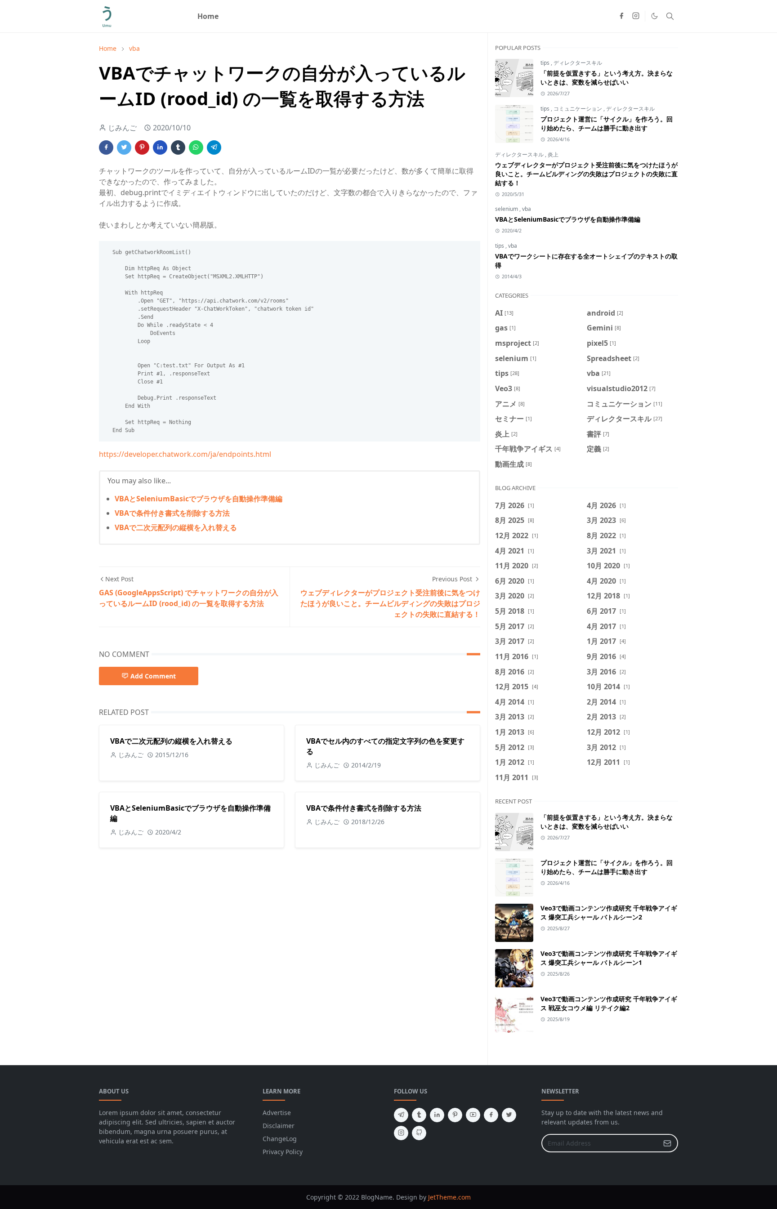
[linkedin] (437, 1115)
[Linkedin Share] (160, 147)
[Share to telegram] (214, 147)
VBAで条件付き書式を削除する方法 (172, 513)
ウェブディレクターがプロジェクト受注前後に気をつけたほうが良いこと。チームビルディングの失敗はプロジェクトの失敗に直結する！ (586, 174)
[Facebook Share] (106, 147)
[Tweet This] (124, 147)
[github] (419, 1133)
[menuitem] (208, 16)
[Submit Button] (667, 1143)
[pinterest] (455, 1115)
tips (545, 63)
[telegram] (401, 1115)
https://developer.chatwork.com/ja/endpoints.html (185, 454)
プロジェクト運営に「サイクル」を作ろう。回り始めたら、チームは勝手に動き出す (606, 123)
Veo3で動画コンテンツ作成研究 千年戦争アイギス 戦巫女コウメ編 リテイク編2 (608, 1003)
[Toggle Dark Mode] (654, 16)
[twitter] (509, 1115)
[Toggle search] (670, 16)
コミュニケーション (578, 108)
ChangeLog (280, 1138)
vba (526, 209)
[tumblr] (419, 1115)
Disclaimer (279, 1125)
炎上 (553, 154)
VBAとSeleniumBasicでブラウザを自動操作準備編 (198, 499)
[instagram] (636, 16)
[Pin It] (142, 147)
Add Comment (153, 676)
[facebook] (621, 16)
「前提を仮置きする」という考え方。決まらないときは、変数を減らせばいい (606, 77)
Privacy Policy (283, 1151)
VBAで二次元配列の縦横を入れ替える (176, 527)
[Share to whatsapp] (196, 147)
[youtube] (473, 1115)
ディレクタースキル (578, 63)
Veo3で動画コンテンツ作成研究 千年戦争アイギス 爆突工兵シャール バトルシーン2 (608, 912)
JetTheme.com (449, 1197)
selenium (507, 209)
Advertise (277, 1112)
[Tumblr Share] (178, 147)
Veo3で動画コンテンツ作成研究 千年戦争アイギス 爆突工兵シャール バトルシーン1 (608, 958)
